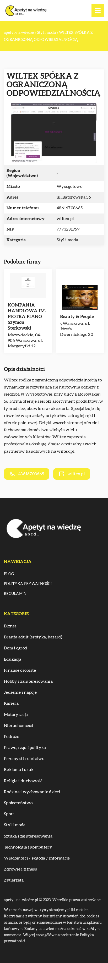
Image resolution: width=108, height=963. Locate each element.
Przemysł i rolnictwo (24, 759)
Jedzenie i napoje (20, 692)
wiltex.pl (65, 451)
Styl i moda (67, 240)
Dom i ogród (15, 648)
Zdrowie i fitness (20, 869)
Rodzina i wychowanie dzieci (32, 792)
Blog (9, 574)
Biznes (10, 626)
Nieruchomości (18, 726)
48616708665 (70, 208)
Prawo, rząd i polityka (25, 748)
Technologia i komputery (28, 847)
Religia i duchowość (23, 781)
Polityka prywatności (28, 584)
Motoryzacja (16, 715)
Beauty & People (77, 316)
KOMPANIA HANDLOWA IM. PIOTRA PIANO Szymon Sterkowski (27, 316)
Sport (9, 814)
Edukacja (12, 659)
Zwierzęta (14, 880)
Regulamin (15, 594)
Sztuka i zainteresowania (28, 836)
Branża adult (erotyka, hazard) (33, 637)
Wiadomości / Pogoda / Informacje (37, 858)
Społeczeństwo (18, 803)
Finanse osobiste (20, 670)
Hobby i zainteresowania (28, 681)
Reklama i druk (19, 770)
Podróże (11, 737)
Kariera (11, 703)
